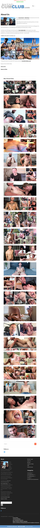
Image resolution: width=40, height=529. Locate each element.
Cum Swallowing (30, 474)
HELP (25, 0)
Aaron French (21, 17)
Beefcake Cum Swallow (8, 196)
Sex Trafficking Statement (18, 520)
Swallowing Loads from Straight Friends (11, 380)
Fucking (28, 477)
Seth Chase (27, 17)
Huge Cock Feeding (7, 290)
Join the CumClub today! (5, 497)
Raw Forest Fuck (7, 227)
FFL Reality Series (30, 476)
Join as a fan (3, 66)
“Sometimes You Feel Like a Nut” (10, 167)
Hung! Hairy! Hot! (7, 438)
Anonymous (29, 473)
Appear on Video (4, 69)
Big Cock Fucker (7, 394)
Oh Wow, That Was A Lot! (8, 423)
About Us (29, 460)
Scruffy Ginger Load (7, 336)
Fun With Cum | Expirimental (32, 479)
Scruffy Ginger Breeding (8, 181)
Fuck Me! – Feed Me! (7, 94)
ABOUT (18, 0)
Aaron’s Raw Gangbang (8, 152)
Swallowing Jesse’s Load (8, 365)
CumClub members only (26, 61)
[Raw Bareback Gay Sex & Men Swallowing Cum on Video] (15, 5)
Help (28, 465)
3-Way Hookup (6, 321)
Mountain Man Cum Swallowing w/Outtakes (12, 244)
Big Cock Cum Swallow (8, 275)
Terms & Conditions (16, 518)
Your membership (21, 30)
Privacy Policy (15, 517)
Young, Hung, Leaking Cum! (9, 261)
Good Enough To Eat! (7, 210)
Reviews (28, 462)
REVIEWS (21, 0)
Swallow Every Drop (7, 409)
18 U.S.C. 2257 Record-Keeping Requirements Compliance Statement (26, 522)
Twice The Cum (6, 123)
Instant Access (30, 467)
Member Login (30, 459)
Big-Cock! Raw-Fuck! (7, 108)
